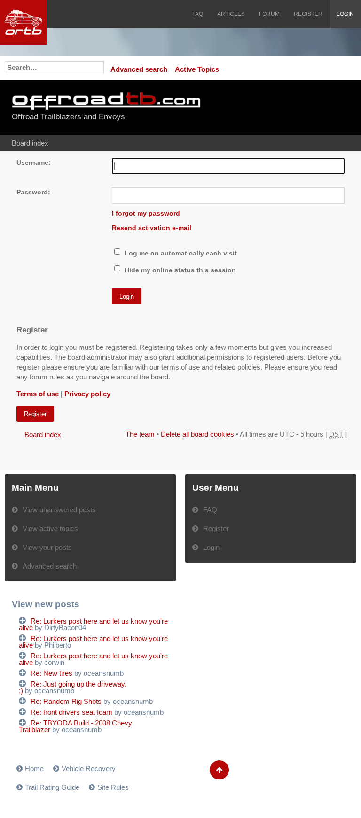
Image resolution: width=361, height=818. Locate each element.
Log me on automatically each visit (180, 253)
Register (35, 413)
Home (34, 768)
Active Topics (197, 69)
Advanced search (138, 69)
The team (140, 434)
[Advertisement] (292, 108)
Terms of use (37, 394)
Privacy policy (87, 394)
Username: (33, 162)
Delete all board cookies (197, 434)
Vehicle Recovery (89, 768)
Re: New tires (51, 673)
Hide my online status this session (179, 270)
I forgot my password (146, 213)
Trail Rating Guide (52, 787)
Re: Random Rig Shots (66, 701)
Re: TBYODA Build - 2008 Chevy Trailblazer (75, 726)
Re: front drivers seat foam (71, 712)
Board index (30, 143)
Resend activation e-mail (151, 228)
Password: (33, 192)
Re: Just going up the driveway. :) (72, 687)
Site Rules (113, 787)
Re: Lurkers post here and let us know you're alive (93, 624)
